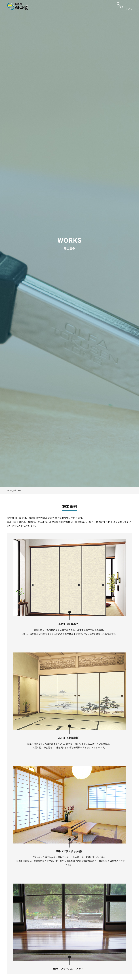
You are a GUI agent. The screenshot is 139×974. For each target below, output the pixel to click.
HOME (9, 490)
